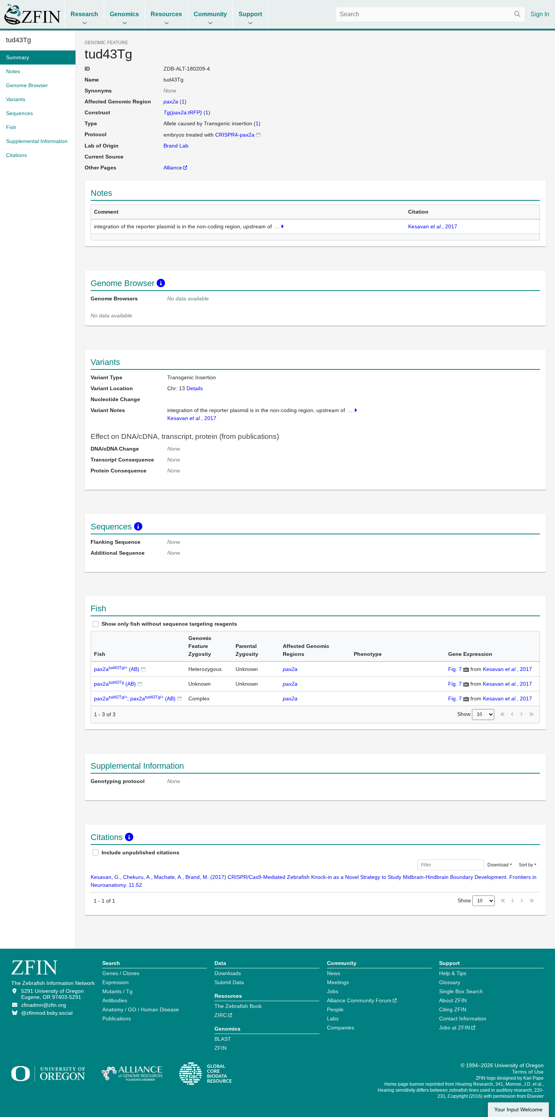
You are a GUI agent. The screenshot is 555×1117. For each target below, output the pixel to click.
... (277, 226)
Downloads (227, 973)
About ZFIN (453, 1000)
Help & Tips (452, 973)
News (333, 973)
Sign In (539, 14)
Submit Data (229, 982)
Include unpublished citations (140, 852)
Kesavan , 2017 (432, 226)
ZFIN (220, 1048)
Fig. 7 (455, 669)
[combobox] (430, 14)
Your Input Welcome (518, 1109)
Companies (340, 1028)
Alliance (172, 168)
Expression (115, 982)
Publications (116, 1018)
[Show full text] (282, 226)
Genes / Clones (120, 973)
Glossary (449, 982)
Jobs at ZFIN (454, 1028)
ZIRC (220, 1015)
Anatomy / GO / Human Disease (140, 1009)
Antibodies (114, 1000)
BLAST (222, 1039)
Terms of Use (528, 1072)
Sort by (526, 865)
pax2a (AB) (116, 669)
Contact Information (462, 1018)
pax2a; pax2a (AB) (135, 698)
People (335, 1009)
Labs (333, 1018)
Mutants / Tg (117, 991)
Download (498, 865)
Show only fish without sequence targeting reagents (169, 624)
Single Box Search (461, 991)
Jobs (332, 991)
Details (195, 388)
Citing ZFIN (452, 1009)
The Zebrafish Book (238, 1006)
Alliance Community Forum (359, 1000)
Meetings (338, 982)
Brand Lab (175, 146)
